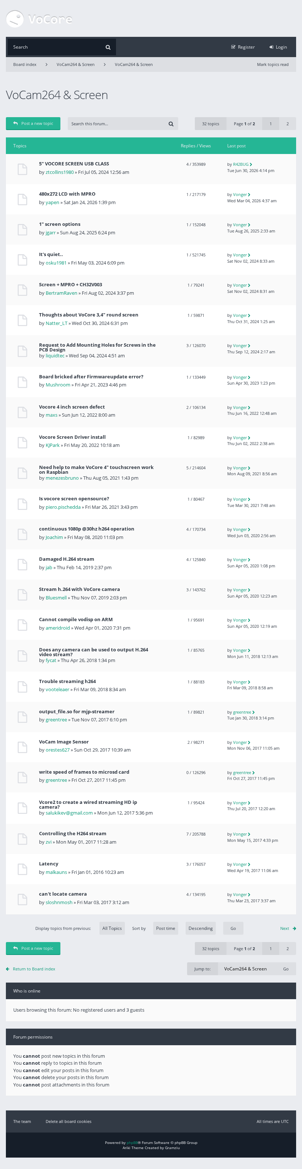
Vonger (240, 194)
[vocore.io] (39, 18)
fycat (51, 660)
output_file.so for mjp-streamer (77, 711)
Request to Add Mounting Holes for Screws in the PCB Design (97, 347)
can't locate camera (63, 894)
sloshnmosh (59, 902)
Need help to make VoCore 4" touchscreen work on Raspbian (96, 470)
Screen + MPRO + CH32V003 (70, 284)
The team (22, 1121)
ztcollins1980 (60, 172)
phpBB (132, 1142)
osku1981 (56, 262)
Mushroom (58, 384)
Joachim (54, 537)
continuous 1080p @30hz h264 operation (86, 528)
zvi (49, 842)
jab (49, 567)
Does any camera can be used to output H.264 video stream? (93, 652)
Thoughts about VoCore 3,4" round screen (88, 314)
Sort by (139, 928)
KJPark (53, 445)
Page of (244, 123)
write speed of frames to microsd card (84, 772)
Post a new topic (37, 123)
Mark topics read (273, 64)
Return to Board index (34, 969)
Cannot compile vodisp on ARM (76, 619)
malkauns (56, 872)
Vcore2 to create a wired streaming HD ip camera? (88, 804)
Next (284, 928)
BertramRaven (61, 293)
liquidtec (55, 355)
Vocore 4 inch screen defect (72, 407)
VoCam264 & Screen (76, 64)
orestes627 (58, 749)
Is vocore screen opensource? (74, 498)
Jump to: (202, 969)
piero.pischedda (63, 507)
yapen (52, 202)
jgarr (51, 232)
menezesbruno (62, 478)
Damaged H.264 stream (66, 559)
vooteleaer (57, 689)
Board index (24, 64)
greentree (56, 719)
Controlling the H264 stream (72, 833)
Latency (48, 863)
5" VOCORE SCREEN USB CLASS (74, 163)
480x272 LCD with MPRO (67, 194)
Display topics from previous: (63, 928)
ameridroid (58, 627)
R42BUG (241, 164)
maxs (51, 415)
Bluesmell (56, 597)
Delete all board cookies (68, 1121)
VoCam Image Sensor (64, 741)
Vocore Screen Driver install (72, 437)
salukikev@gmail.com (69, 812)
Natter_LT (56, 323)
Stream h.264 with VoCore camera (79, 589)
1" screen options (59, 224)
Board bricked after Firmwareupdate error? (91, 376)
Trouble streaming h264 (67, 681)
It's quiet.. (51, 254)
